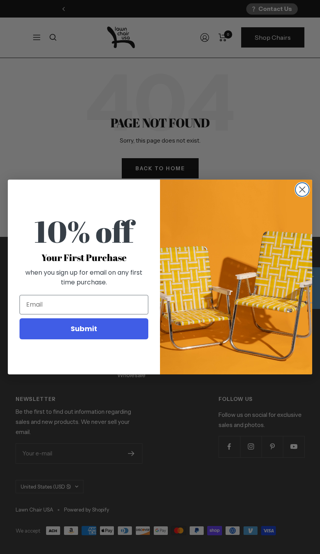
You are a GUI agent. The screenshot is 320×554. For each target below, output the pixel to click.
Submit (84, 328)
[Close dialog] (302, 189)
